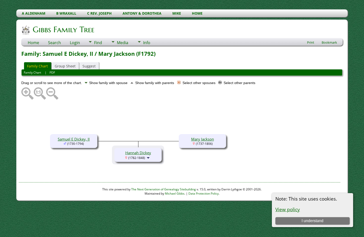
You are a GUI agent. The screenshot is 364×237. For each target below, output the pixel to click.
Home (33, 42)
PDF (52, 72)
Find (98, 42)
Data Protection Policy (203, 193)
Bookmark (329, 42)
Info (146, 42)
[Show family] (148, 157)
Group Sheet (65, 66)
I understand (312, 221)
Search (54, 42)
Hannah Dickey (138, 152)
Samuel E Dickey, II (74, 139)
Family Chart (37, 66)
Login (75, 42)
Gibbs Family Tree (63, 29)
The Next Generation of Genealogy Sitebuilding (163, 189)
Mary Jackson (202, 139)
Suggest (89, 66)
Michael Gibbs (174, 193)
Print (310, 42)
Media (122, 42)
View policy (287, 209)
